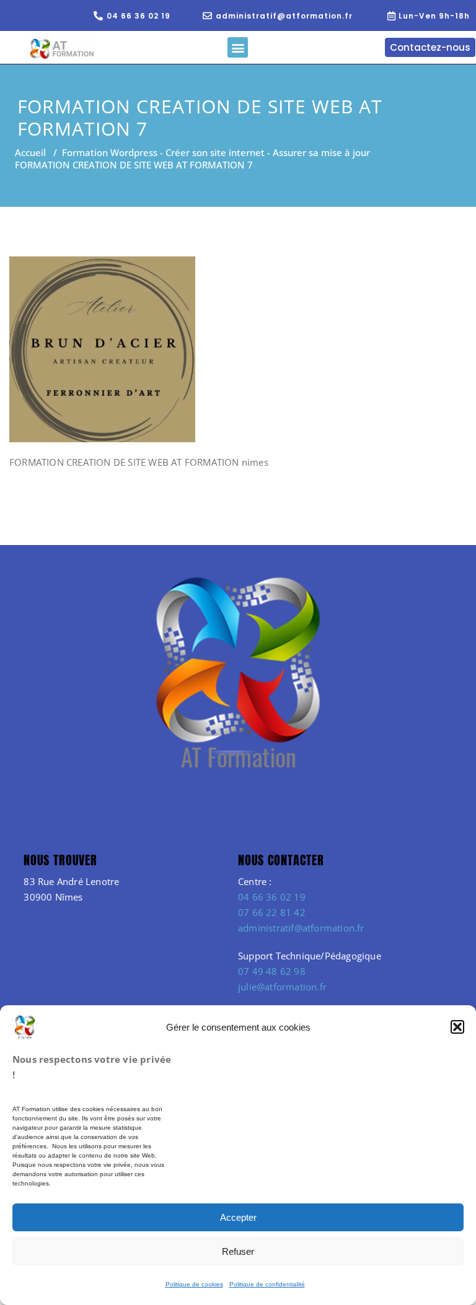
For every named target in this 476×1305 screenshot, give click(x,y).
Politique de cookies (194, 1284)
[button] (457, 1027)
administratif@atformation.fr (301, 928)
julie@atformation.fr (282, 986)
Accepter (238, 1217)
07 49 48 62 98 (272, 971)
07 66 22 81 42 (272, 912)
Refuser (238, 1251)
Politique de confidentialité (267, 1284)
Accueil (30, 152)
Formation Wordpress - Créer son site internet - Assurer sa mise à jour (216, 152)
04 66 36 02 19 (272, 897)
